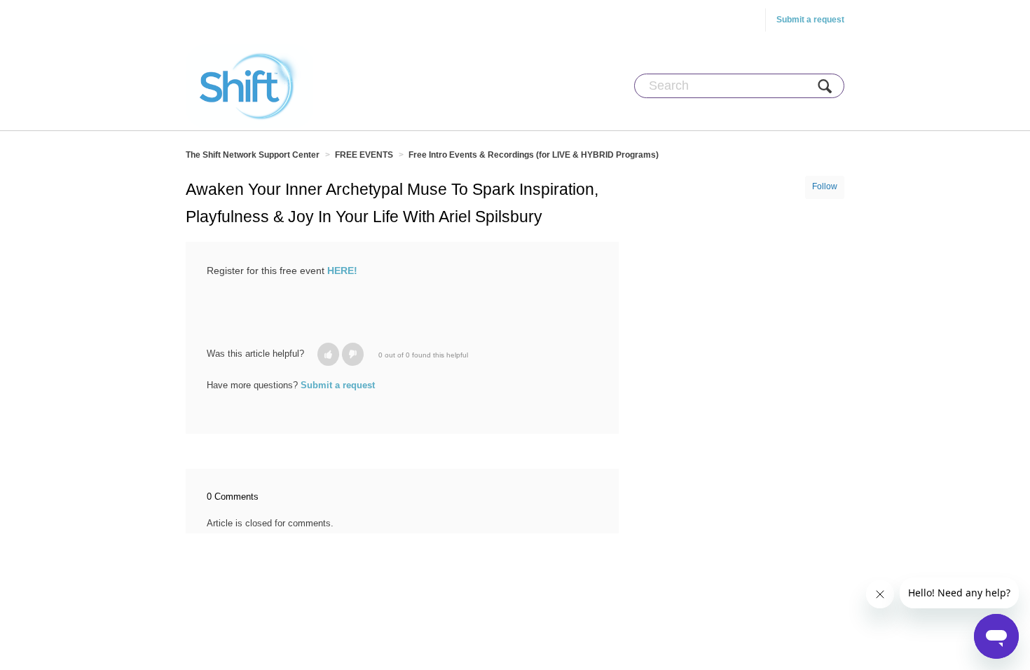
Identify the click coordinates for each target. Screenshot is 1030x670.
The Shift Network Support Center (253, 155)
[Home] (249, 85)
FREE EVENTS (364, 155)
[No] (353, 354)
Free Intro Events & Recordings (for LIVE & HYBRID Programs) (533, 155)
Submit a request (810, 20)
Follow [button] (824, 186)
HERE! (342, 270)
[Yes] (328, 354)
